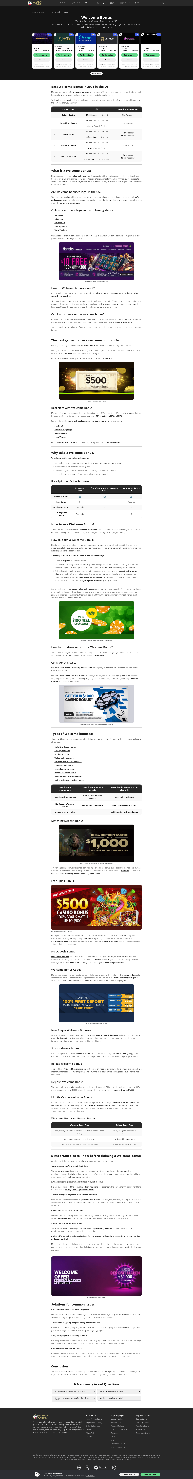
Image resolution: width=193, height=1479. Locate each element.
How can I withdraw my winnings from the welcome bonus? (72, 1398)
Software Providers (117, 1422)
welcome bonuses (81, 92)
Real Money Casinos (118, 1444)
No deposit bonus (62, 754)
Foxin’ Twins (60, 437)
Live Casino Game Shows (120, 1429)
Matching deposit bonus (65, 747)
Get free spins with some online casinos (96, 1023)
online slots (69, 353)
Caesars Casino (141, 1419)
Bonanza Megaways (63, 429)
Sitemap (89, 1437)
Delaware (58, 215)
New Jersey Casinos (118, 1447)
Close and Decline (129, 1474)
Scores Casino (141, 1429)
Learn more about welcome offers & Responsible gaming (96, 724)
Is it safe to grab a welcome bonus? (111, 1391)
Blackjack (114, 1433)
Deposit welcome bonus (65, 773)
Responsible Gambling (94, 1422)
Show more (96, 73)
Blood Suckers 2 (61, 433)
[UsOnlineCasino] (38, 3)
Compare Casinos (117, 1419)
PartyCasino (68, 134)
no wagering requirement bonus (79, 1190)
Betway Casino (68, 115)
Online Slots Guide (66, 442)
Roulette (114, 1440)
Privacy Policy (90, 1433)
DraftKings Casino (68, 123)
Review (42, 60)
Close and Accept (150, 1474)
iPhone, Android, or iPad (124, 1102)
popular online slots (75, 421)
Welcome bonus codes (64, 758)
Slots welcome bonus (64, 765)
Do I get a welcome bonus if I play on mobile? (70, 1391)
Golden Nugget (62, 941)
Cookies (88, 1429)
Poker (113, 1437)
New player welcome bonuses (68, 761)
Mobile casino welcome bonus (68, 776)
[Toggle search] (163, 3)
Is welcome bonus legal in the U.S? (111, 1398)
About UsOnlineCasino (94, 1419)
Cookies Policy (90, 1476)
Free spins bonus (62, 750)
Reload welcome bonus (64, 769)
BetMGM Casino (68, 145)
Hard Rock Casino (68, 156)
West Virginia (60, 230)
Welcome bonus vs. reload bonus (69, 780)
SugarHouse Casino (143, 1433)
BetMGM (125, 870)
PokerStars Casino (142, 1426)
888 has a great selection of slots (96, 401)
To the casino (41, 55)
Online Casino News (93, 1426)
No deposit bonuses (60, 956)
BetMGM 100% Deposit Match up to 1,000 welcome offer (96, 863)
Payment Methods (117, 1426)
